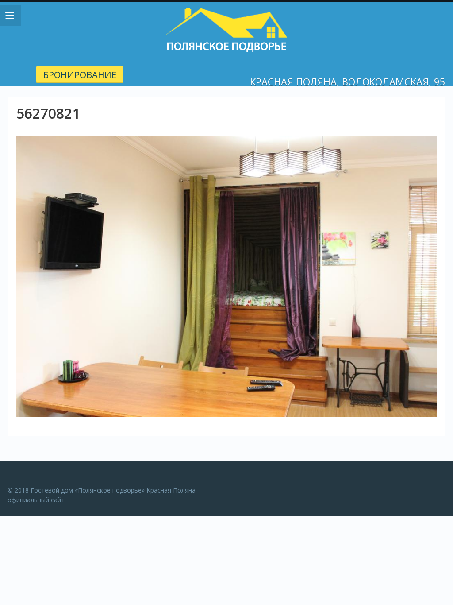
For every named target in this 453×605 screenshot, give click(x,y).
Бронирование (79, 75)
